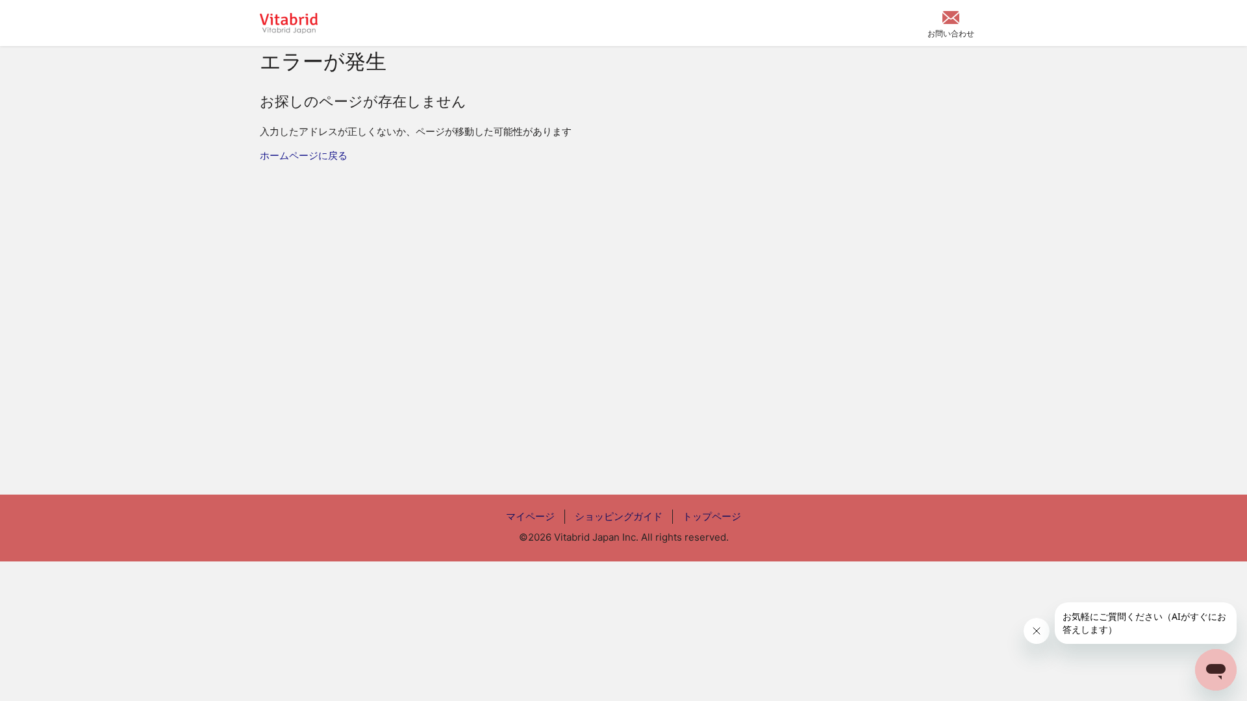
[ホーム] (289, 23)
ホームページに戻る (303, 155)
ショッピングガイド (618, 516)
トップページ (712, 516)
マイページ (530, 516)
